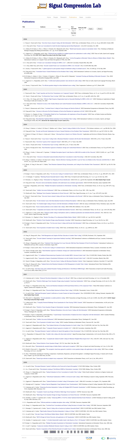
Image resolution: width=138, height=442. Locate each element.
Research (63, 17)
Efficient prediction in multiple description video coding (55, 402)
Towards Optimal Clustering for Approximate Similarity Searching (53, 238)
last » (92, 432)
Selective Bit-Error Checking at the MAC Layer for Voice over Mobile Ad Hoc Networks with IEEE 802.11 (83, 159)
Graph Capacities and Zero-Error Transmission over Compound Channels (55, 93)
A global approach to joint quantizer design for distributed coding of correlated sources (64, 68)
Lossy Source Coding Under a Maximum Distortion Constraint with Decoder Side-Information (66, 138)
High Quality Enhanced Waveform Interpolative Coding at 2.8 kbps (57, 411)
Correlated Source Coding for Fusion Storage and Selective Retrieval (62, 108)
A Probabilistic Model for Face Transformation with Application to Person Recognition (65, 114)
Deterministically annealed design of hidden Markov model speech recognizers (55, 346)
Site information (63, 439)
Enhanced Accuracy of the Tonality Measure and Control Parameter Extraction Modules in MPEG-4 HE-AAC (65, 103)
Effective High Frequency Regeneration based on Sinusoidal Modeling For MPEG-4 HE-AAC (68, 99)
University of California (58, 437)
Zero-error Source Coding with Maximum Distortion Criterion (66, 261)
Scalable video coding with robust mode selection (58, 334)
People (55, 17)
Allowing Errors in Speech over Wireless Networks (69, 134)
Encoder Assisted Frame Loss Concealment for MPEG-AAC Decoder (61, 65)
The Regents (50, 437)
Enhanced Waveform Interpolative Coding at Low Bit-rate (54, 278)
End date (73, 33)
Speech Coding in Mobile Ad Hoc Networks (74, 128)
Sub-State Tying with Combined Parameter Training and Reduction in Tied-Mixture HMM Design (60, 268)
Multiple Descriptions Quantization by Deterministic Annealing (61, 185)
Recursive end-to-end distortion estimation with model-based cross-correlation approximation (59, 182)
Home (49, 17)
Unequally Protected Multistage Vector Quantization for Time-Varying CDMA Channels (60, 302)
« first (46, 432)
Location (88, 17)
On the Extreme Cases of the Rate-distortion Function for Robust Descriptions (56, 200)
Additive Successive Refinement (45, 190)
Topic (59, 27)
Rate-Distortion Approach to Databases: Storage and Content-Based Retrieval (61, 147)
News (81, 17)
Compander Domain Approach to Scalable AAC (59, 328)
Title (23, 27)
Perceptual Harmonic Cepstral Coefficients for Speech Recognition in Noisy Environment (57, 331)
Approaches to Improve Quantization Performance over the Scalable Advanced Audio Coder (62, 258)
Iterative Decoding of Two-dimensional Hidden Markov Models (60, 217)
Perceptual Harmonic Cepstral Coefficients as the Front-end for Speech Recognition (56, 366)
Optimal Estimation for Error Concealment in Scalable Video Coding (63, 372)
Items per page (82, 27)
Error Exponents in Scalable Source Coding (48, 227)
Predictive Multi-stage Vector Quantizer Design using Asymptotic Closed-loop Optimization (60, 281)
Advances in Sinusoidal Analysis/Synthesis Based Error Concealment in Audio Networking (60, 157)
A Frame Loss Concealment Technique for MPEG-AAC (51, 62)
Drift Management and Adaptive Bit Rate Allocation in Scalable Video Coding (61, 235)
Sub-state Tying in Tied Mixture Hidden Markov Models (49, 414)
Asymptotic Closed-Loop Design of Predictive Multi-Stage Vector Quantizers (56, 392)
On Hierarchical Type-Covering (50, 96)
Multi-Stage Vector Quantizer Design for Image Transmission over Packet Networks (58, 395)
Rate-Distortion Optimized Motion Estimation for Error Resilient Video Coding (56, 119)
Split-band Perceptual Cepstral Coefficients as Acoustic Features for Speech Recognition (57, 293)
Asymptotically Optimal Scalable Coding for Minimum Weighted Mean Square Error (68, 338)
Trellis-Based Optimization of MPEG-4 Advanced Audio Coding (63, 376)
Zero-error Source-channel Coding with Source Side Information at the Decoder (62, 196)
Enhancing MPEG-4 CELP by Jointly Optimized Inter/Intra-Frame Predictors (71, 397)
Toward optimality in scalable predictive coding (53, 298)
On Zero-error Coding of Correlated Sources (62, 174)
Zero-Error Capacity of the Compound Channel (49, 141)
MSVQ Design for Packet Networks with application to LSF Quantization (55, 417)
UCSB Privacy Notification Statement (54, 439)
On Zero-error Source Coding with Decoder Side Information (65, 223)
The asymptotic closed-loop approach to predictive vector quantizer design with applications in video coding (73, 349)
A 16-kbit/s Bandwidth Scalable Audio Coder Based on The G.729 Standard (66, 420)
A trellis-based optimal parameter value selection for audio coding (64, 80)
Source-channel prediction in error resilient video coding (50, 206)
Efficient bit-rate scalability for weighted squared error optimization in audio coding (69, 53)
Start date (73, 28)
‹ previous (52, 432)
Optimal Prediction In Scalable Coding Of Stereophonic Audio (62, 381)
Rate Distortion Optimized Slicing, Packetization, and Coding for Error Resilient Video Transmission (74, 164)
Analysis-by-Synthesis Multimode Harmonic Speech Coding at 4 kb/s (54, 426)
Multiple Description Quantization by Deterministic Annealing (62, 423)
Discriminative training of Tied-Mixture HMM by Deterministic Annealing (59, 369)
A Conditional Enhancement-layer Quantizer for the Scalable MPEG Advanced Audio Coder (62, 255)
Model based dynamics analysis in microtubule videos (83, 49)
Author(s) (42, 27)
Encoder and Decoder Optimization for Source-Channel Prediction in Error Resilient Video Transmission (62, 131)
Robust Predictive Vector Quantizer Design (48, 343)
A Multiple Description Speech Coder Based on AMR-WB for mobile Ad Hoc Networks (72, 152)
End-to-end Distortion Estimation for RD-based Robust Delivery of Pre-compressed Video (69, 285)
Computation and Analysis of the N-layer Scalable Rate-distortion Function (56, 209)
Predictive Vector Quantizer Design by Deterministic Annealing (53, 307)
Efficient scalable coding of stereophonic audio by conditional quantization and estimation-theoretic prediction (72, 212)
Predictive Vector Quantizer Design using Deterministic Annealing (53, 220)
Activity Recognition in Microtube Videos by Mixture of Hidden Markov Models (90, 58)
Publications (73, 17)
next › (86, 432)
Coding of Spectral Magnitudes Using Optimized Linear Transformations (59, 384)
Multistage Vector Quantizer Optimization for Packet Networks (53, 193)
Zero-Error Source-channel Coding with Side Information (56, 43)
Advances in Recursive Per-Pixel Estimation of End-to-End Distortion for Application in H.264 (60, 111)
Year (72, 27)
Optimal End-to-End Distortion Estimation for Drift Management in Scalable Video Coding (65, 264)
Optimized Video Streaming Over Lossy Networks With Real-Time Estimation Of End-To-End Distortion (71, 243)
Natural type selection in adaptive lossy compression (50, 358)
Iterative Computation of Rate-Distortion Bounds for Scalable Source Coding (56, 429)
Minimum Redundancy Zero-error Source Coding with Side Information (69, 310)
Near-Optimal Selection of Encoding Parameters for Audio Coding (63, 325)
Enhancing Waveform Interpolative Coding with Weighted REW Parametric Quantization (62, 387)
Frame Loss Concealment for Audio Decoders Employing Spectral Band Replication (58, 46)
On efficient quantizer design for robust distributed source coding (58, 85)
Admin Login (24, 437)
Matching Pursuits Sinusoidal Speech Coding (52, 176)
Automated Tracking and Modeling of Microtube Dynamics (91, 76)
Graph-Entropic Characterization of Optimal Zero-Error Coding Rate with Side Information (77, 314)
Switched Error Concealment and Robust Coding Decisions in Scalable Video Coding (68, 405)
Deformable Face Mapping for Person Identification (57, 179)
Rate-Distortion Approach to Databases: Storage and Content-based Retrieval (62, 250)
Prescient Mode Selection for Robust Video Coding (59, 290)
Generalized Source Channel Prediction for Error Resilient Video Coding (54, 71)
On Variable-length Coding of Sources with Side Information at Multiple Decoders (58, 203)
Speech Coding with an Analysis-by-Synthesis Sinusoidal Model (63, 408)
